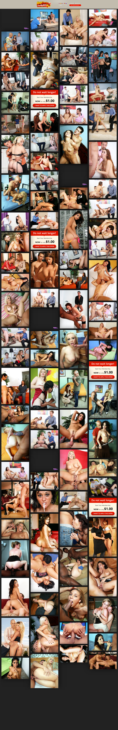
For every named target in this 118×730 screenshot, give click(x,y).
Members (53, 705)
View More (66, 705)
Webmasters (51, 724)
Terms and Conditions (40, 724)
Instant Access (62, 705)
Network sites (72, 3)
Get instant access (75, 5)
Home (51, 705)
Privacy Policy (79, 724)
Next (68, 690)
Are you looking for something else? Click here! (59, 721)
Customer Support (46, 724)
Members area (78, 3)
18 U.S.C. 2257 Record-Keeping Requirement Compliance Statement (67, 724)
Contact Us (55, 724)
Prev (50, 690)
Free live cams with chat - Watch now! (59, 711)
